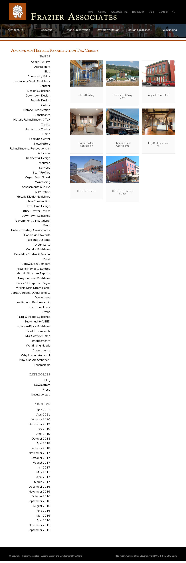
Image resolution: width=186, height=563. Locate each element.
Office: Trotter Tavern (36, 211)
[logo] (63, 12)
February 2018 (40, 448)
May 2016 (43, 515)
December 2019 (39, 424)
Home (46, 134)
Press (46, 312)
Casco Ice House (86, 191)
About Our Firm (40, 62)
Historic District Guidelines (33, 196)
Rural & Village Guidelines (34, 316)
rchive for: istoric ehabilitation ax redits (54, 51)
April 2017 (43, 477)
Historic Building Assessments (30, 230)
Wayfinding (42, 182)
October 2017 (41, 458)
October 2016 (41, 496)
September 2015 (39, 530)
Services (44, 167)
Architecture (42, 66)
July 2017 (44, 467)
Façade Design (40, 100)
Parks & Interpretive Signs (33, 283)
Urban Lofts (42, 244)
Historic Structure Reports (33, 273)
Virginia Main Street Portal (33, 288)
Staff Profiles (41, 172)
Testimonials (42, 365)
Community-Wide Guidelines (31, 81)
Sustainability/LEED (37, 321)
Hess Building (86, 95)
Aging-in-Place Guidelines (33, 326)
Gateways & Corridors (35, 263)
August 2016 (41, 506)
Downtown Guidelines (35, 215)
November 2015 (39, 525)
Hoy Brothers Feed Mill (158, 144)
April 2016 (43, 520)
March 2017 (42, 482)
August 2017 (41, 462)
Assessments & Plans (36, 187)
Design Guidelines (38, 90)
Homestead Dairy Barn (122, 96)
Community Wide (39, 76)
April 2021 (43, 414)
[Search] (173, 12)
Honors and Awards (37, 235)
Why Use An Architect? (34, 360)
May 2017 (43, 472)
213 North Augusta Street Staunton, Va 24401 (137, 556)
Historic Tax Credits (37, 129)
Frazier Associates (30, 556)
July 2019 (44, 429)
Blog (47, 71)
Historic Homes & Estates (33, 268)
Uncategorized (40, 394)
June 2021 (43, 410)
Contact (45, 86)
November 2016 (39, 491)
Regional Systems (38, 239)
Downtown (42, 191)
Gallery (45, 105)
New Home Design (37, 206)
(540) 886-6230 (169, 556)
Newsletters (42, 143)
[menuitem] (90, 12)
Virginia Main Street (37, 177)
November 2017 (39, 453)
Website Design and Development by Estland (61, 556)
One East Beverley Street (122, 192)
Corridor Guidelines (38, 249)
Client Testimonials (38, 331)
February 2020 (40, 419)
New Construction (38, 201)
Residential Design (38, 158)
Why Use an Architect (35, 355)
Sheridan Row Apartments (123, 144)
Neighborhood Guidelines (34, 278)
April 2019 (43, 434)
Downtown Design (37, 95)
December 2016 (39, 486)
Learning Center (39, 139)
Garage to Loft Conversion (86, 144)
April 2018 (43, 443)
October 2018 (41, 438)
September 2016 (39, 501)
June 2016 (43, 510)
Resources (43, 163)
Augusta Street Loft (158, 95)
